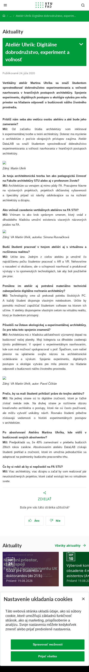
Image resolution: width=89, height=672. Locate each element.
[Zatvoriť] (5, 5)
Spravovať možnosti (48, 644)
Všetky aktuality (68, 545)
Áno (37, 520)
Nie (57, 520)
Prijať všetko (47, 656)
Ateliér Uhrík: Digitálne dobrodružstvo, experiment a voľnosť (37, 52)
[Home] (4, 16)
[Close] (83, 599)
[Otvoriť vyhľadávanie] (83, 5)
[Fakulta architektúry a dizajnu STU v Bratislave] (44, 5)
